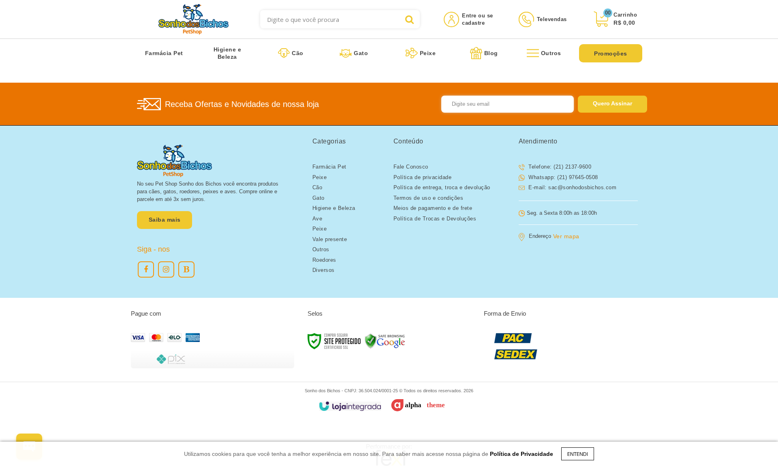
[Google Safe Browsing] (385, 340)
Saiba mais (165, 219)
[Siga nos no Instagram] (166, 269)
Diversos (323, 270)
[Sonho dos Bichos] (193, 19)
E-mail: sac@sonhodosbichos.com (572, 187)
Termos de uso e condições (428, 198)
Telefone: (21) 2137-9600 (559, 167)
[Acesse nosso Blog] (186, 269)
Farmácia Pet (329, 167)
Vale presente (329, 239)
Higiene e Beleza (333, 208)
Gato (318, 198)
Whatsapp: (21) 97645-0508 (562, 177)
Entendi (577, 453)
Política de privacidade (422, 177)
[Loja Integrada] (349, 406)
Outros (320, 249)
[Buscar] (409, 19)
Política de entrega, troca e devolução (441, 187)
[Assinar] (612, 104)
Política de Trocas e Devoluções (435, 219)
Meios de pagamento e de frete (432, 208)
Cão (317, 187)
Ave (317, 219)
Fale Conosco (410, 167)
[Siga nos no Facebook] (146, 269)
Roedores (324, 260)
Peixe (319, 177)
